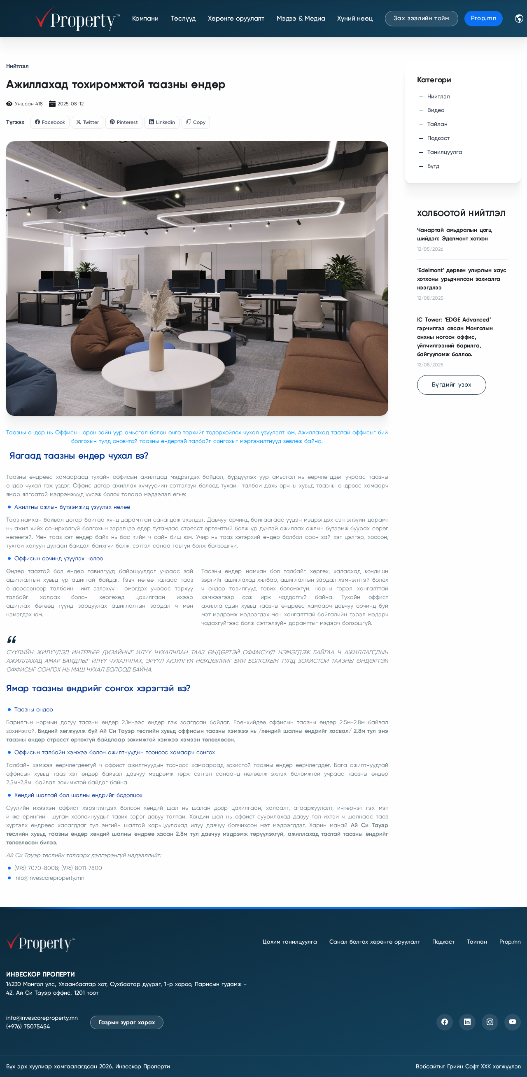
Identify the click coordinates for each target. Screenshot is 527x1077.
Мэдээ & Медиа (301, 18)
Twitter (91, 122)
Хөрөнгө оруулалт (236, 18)
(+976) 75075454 (28, 1026)
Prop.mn (484, 18)
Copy (199, 122)
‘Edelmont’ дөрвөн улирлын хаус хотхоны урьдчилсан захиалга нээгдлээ (461, 279)
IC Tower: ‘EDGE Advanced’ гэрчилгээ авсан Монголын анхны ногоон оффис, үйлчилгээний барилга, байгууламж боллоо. (455, 337)
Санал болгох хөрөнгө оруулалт (374, 941)
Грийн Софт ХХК (469, 1066)
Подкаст (438, 138)
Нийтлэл (17, 66)
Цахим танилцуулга (290, 941)
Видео (435, 110)
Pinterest (127, 122)
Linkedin (165, 122)
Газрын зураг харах (127, 1022)
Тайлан (437, 124)
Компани (145, 18)
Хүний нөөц (355, 18)
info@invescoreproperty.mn (42, 1017)
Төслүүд (183, 18)
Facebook (53, 122)
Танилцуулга (444, 152)
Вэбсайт (427, 1066)
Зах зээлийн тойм (421, 18)
